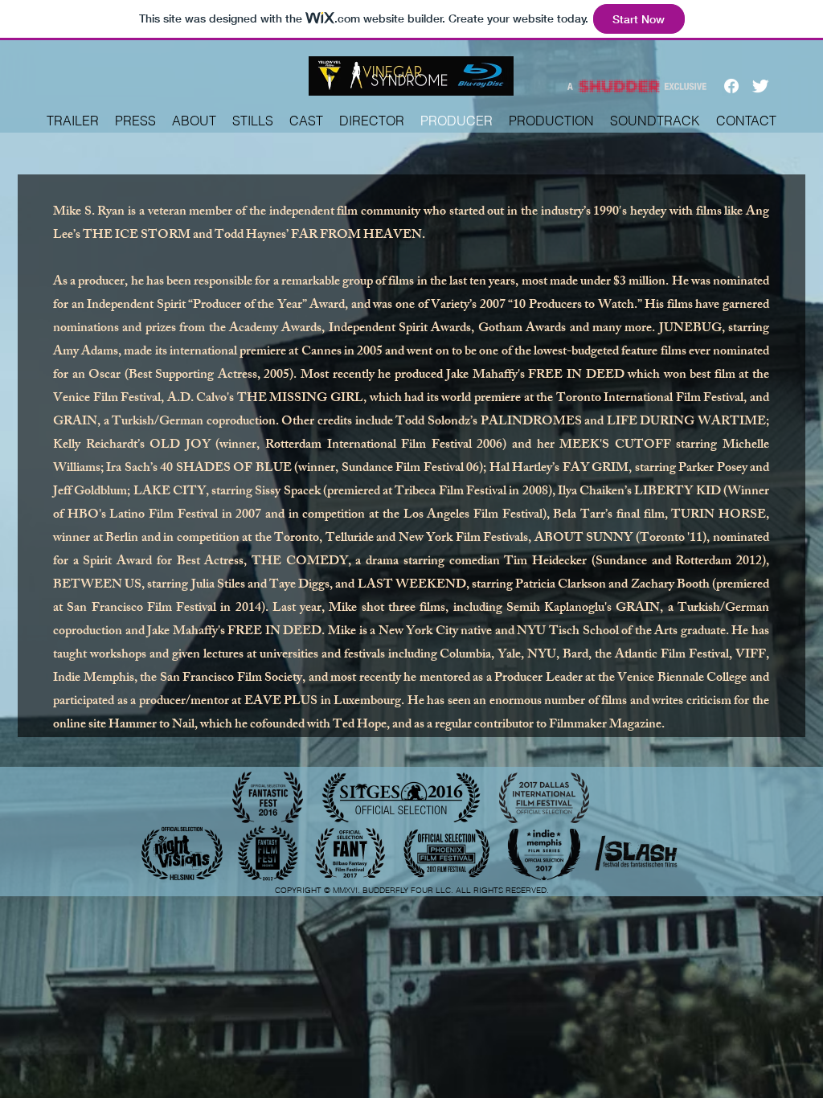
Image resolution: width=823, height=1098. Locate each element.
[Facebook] (731, 86)
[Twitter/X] (760, 86)
